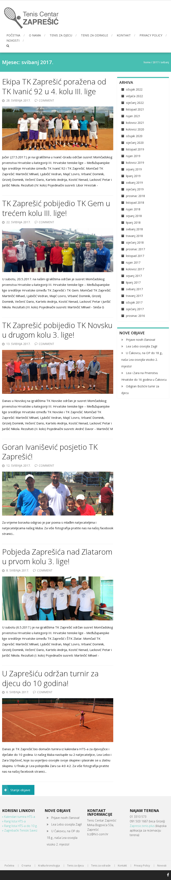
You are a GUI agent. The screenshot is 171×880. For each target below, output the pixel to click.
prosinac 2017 (135, 249)
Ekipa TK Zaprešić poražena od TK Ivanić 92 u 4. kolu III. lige (54, 87)
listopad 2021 (135, 109)
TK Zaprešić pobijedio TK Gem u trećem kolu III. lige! (56, 208)
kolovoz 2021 (135, 123)
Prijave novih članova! (140, 340)
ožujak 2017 (134, 302)
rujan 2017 (133, 262)
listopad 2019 (135, 149)
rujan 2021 (133, 116)
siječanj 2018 (135, 242)
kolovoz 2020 (135, 129)
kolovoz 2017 (135, 269)
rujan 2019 (133, 156)
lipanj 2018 (133, 222)
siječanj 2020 (135, 143)
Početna (13, 35)
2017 (155, 62)
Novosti (12, 40)
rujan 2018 (133, 209)
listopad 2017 (135, 256)
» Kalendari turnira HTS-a (18, 817)
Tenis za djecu (61, 35)
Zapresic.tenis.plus (143, 826)
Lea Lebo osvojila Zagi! (141, 346)
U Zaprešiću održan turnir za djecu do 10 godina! (50, 678)
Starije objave (20, 790)
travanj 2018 (134, 236)
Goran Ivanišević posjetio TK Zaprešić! (50, 452)
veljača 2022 (134, 96)
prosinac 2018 (135, 196)
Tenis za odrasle (94, 35)
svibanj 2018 (134, 229)
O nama (35, 35)
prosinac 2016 (135, 316)
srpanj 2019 (134, 169)
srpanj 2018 (134, 216)
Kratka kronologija (49, 865)
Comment (46, 100)
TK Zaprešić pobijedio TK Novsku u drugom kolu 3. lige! (57, 330)
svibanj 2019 (134, 183)
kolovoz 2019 (135, 163)
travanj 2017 (134, 296)
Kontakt (124, 35)
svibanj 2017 (134, 289)
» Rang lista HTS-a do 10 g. (19, 826)
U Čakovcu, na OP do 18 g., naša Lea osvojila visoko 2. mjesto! (142, 359)
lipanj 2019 (133, 176)
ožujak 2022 (134, 89)
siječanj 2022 (135, 103)
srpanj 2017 (134, 276)
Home (147, 62)
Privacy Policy (151, 35)
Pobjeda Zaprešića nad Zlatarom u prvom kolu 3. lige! (57, 557)
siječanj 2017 (135, 309)
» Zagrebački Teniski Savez (19, 830)
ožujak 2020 (134, 136)
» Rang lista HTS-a (14, 821)
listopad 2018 (135, 203)
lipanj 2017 (133, 282)
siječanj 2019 (135, 189)
